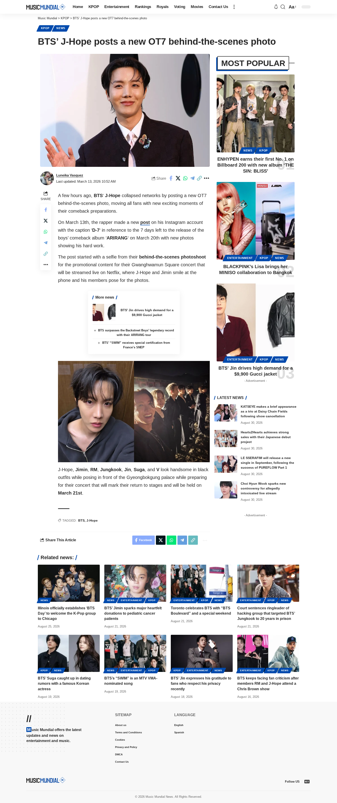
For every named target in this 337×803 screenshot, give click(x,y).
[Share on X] (178, 178)
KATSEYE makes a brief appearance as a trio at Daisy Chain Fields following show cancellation (268, 411)
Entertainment (240, 258)
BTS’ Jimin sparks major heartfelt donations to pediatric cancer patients (133, 613)
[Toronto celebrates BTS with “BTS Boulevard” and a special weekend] (202, 583)
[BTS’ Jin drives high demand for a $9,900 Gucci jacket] (104, 312)
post (145, 222)
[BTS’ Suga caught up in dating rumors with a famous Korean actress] (69, 653)
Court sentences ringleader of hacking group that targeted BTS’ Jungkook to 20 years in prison (266, 613)
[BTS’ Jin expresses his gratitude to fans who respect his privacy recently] (202, 653)
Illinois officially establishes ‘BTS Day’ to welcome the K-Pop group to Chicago (67, 613)
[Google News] (307, 781)
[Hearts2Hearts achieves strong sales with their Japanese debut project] (225, 438)
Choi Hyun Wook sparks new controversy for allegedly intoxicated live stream (263, 488)
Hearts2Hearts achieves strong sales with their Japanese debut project (266, 437)
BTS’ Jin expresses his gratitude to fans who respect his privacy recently (201, 683)
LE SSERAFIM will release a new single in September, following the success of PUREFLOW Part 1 (267, 462)
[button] (234, 7)
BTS (81, 520)
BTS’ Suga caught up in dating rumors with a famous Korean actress (64, 683)
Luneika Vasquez (69, 175)
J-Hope (92, 520)
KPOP (45, 28)
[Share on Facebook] (171, 178)
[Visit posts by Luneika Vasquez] (47, 178)
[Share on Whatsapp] (185, 178)
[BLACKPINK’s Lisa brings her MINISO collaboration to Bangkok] (256, 221)
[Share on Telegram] (192, 178)
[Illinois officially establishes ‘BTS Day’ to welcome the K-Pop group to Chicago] (69, 583)
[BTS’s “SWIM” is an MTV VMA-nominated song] (135, 653)
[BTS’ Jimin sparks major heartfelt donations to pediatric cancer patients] (135, 583)
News (60, 28)
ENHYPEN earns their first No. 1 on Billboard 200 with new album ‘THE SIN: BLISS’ (255, 165)
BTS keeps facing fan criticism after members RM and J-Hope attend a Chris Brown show (268, 683)
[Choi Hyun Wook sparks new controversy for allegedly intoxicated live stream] (225, 489)
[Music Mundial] (45, 7)
